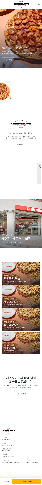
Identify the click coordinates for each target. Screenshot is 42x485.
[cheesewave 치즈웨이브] (21, 4)
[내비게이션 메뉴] (39, 4)
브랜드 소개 (8, 60)
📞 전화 (6, 481)
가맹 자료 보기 (21, 394)
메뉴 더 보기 (21, 144)
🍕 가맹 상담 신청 (26, 481)
